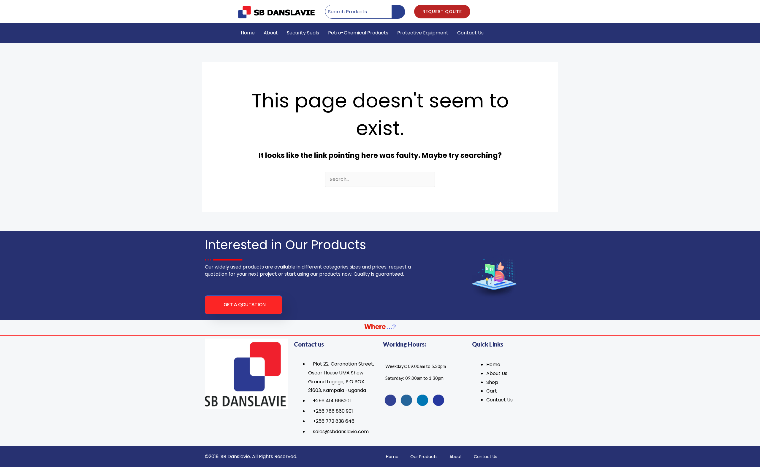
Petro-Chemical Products (358, 32)
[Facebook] (390, 400)
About (271, 32)
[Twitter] (406, 400)
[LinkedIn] (422, 400)
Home (248, 32)
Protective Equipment (422, 32)
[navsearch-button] (538, 32)
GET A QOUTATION (245, 304)
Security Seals (303, 32)
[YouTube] (438, 400)
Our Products (424, 457)
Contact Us (470, 32)
